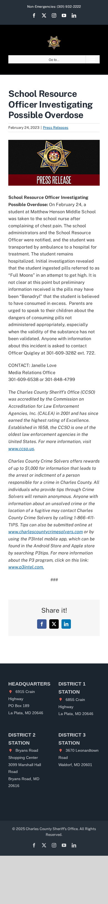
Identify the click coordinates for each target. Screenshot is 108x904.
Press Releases (55, 128)
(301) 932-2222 (69, 7)
